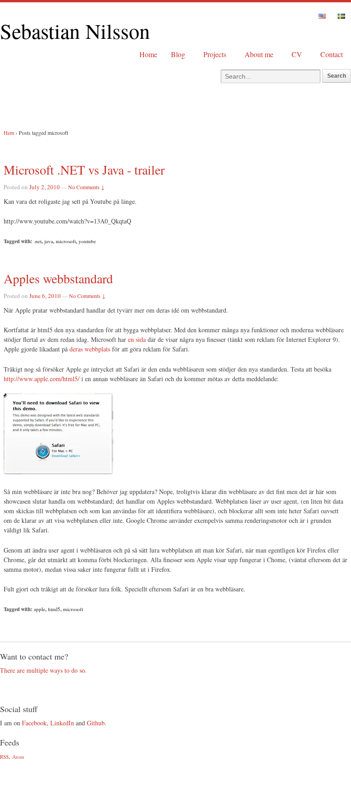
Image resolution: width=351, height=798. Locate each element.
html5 (54, 609)
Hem (9, 132)
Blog (178, 54)
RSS (4, 756)
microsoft (66, 241)
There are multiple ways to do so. (43, 670)
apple (39, 609)
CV (297, 54)
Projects (214, 54)
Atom (18, 756)
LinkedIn (62, 722)
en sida (137, 339)
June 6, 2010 (45, 296)
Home (148, 54)
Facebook (34, 722)
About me (259, 54)
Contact (331, 54)
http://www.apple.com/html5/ (42, 378)
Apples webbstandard (58, 278)
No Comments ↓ (86, 187)
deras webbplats (89, 349)
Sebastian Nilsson (75, 30)
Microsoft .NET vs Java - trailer (84, 169)
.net (38, 241)
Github (96, 722)
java (48, 241)
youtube (87, 241)
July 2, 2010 (44, 187)
